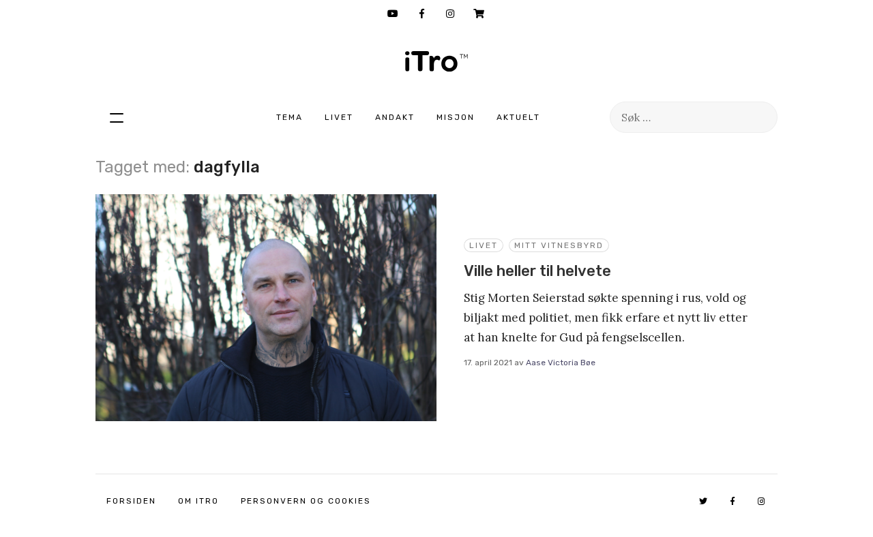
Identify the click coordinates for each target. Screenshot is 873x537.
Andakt (395, 117)
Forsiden (131, 501)
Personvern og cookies (306, 501)
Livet (339, 117)
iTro (436, 61)
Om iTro (198, 501)
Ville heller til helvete (537, 271)
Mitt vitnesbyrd (559, 245)
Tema (289, 117)
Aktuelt (518, 117)
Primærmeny (116, 117)
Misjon (455, 117)
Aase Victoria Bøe (560, 362)
